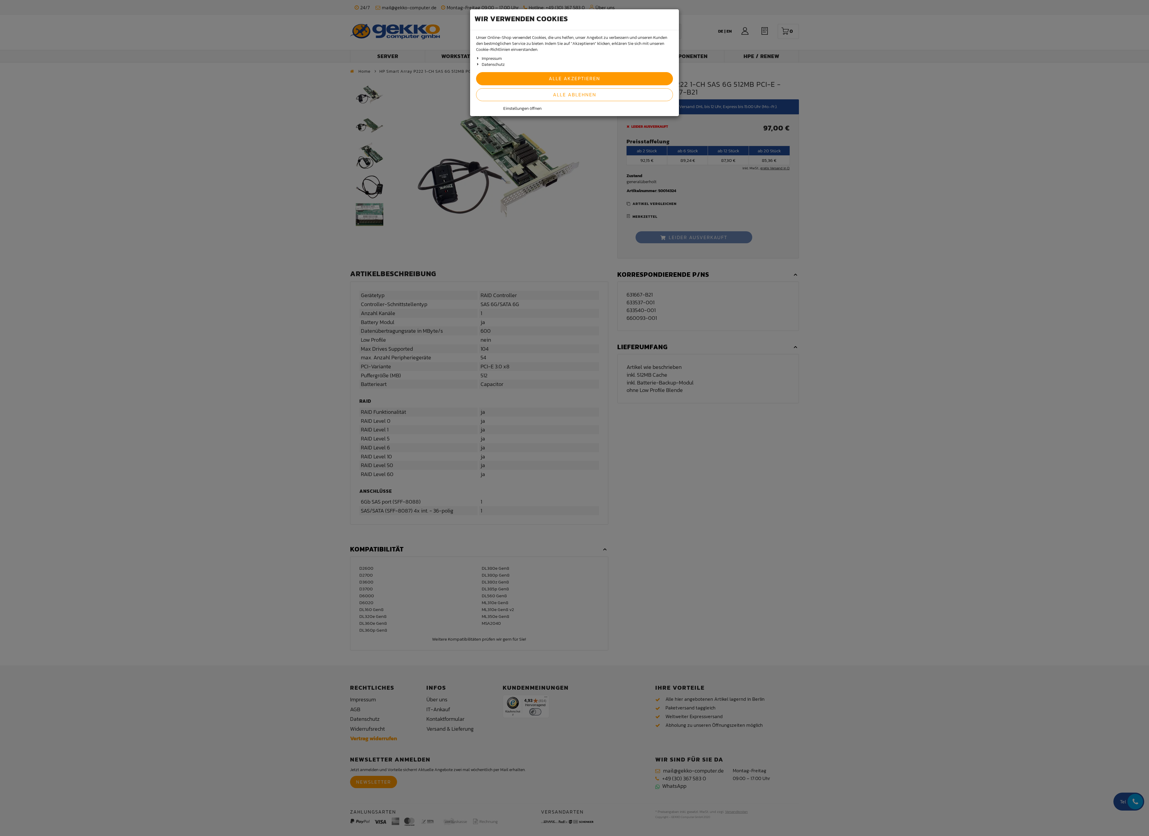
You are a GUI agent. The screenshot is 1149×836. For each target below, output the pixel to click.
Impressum (492, 58)
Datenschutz (493, 64)
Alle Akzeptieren (574, 78)
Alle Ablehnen (574, 94)
